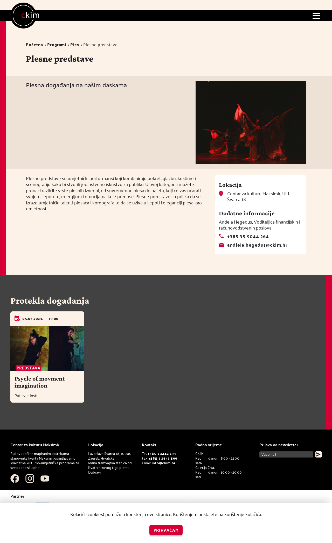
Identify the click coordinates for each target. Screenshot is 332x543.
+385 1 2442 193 (162, 453)
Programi (56, 44)
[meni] (316, 15)
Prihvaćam (166, 530)
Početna (34, 44)
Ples (74, 44)
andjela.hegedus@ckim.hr (257, 244)
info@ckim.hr (164, 463)
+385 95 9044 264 (248, 236)
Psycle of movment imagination (40, 382)
